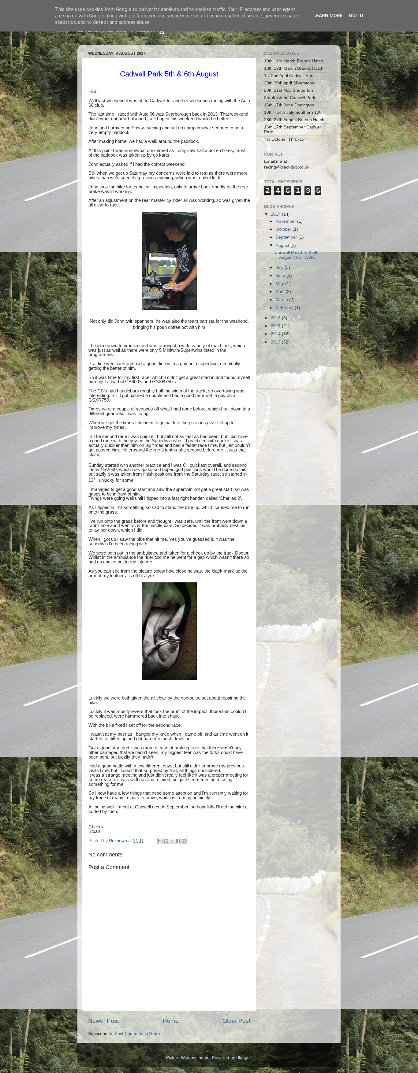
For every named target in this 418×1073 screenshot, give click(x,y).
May (280, 283)
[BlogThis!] (166, 841)
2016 (276, 318)
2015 (276, 326)
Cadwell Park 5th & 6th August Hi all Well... (296, 255)
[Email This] (160, 841)
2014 (276, 334)
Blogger (243, 1057)
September (287, 237)
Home (171, 1021)
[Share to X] (172, 841)
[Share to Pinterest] (184, 841)
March (282, 299)
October (284, 229)
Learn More (328, 15)
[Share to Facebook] (178, 841)
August (283, 245)
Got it (356, 15)
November (286, 221)
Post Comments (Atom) (137, 1033)
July (280, 267)
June (281, 275)
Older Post (236, 1021)
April (281, 291)
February (285, 308)
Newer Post (103, 1021)
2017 (276, 214)
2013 (276, 342)
